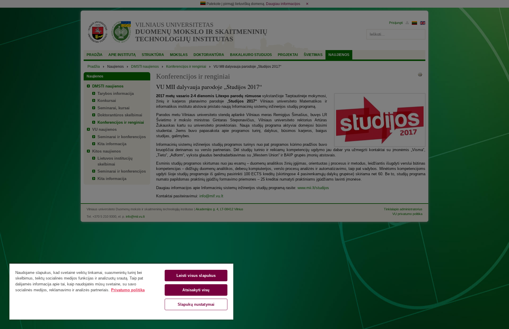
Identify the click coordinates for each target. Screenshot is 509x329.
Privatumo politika (128, 290)
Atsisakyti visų (195, 290)
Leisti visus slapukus (196, 275)
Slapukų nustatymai (196, 304)
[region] (121, 291)
